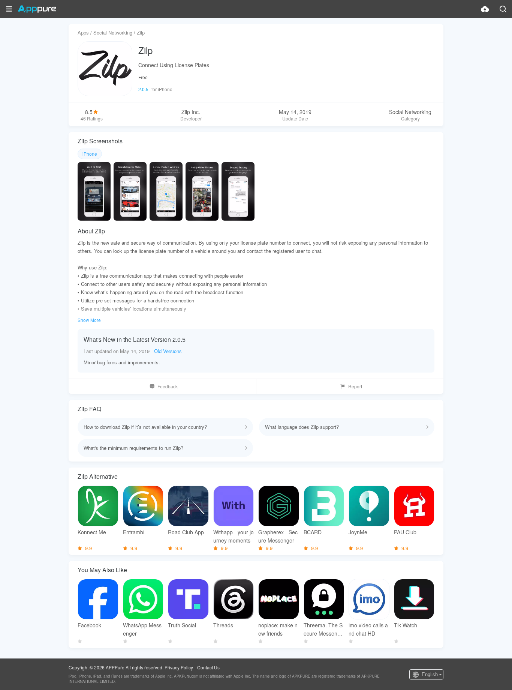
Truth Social (182, 625)
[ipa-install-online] (485, 9)
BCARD (313, 532)
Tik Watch (405, 625)
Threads (223, 625)
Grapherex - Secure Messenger (278, 536)
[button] (9, 9)
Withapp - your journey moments (233, 536)
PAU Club (405, 532)
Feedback (167, 386)
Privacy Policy (179, 667)
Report (355, 386)
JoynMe (358, 532)
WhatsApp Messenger (142, 629)
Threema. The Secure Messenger (323, 629)
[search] (503, 9)
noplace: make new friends (278, 629)
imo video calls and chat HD (368, 629)
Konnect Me (92, 532)
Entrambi (133, 532)
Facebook (89, 625)
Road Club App (186, 532)
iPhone (89, 153)
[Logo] (37, 9)
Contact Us (208, 667)
